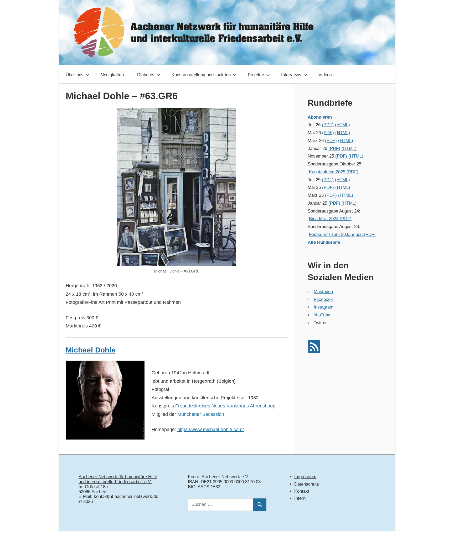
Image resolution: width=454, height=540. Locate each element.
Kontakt (301, 491)
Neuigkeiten (112, 74)
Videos (325, 74)
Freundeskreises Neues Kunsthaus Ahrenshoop (225, 405)
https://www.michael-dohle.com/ (210, 429)
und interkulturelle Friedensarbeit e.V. (115, 481)
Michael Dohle (91, 350)
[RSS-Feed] (314, 351)
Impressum (305, 476)
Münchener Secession (200, 414)
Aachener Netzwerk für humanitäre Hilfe (118, 476)
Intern (300, 498)
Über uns (75, 74)
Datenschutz (306, 484)
